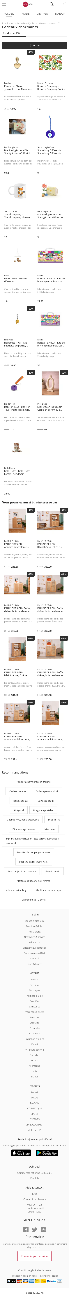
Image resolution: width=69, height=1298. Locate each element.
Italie (34, 1071)
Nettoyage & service (34, 937)
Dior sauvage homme (24, 829)
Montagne (34, 990)
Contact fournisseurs (34, 1199)
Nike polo (50, 829)
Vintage (42, 13)
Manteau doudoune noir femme (33, 880)
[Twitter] (34, 1229)
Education (34, 942)
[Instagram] (43, 1229)
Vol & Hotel (34, 1033)
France (34, 1060)
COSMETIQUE (34, 1108)
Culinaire (34, 1022)
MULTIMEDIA (34, 1130)
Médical (34, 958)
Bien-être (34, 985)
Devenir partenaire (34, 1256)
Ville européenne (34, 1049)
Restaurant (34, 931)
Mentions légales (49, 1275)
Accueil (9, 13)
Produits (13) (11, 33)
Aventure (34, 1017)
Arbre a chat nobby (16, 890)
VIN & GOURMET (34, 1124)
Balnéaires (34, 1006)
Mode (25, 13)
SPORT (34, 1113)
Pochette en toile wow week (33, 861)
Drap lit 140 (54, 819)
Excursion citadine (34, 1039)
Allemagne (34, 1065)
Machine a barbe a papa (48, 890)
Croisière (34, 1001)
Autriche (34, 1055)
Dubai (34, 1076)
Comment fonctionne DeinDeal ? (34, 1172)
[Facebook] (26, 1229)
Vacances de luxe (34, 1011)
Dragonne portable (43, 810)
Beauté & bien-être (34, 920)
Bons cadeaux (20, 800)
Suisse (34, 979)
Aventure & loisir (34, 926)
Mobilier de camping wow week (33, 852)
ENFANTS (35, 1119)
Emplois (34, 1178)
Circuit (34, 1044)
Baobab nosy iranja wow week (23, 819)
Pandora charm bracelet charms (33, 782)
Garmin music (52, 871)
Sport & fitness (34, 964)
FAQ (34, 1193)
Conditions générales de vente (34, 1270)
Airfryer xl (19, 810)
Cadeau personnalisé (47, 791)
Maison (60, 13)
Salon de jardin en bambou (22, 871)
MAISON (34, 1103)
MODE (34, 1097)
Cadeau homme (17, 791)
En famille (34, 1028)
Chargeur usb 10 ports (33, 899)
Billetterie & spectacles (34, 947)
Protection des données (24, 1275)
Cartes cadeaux (46, 800)
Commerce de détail (34, 953)
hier (40, 1247)
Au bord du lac (35, 995)
